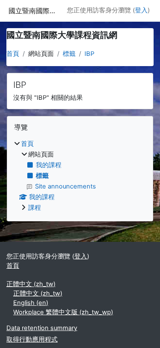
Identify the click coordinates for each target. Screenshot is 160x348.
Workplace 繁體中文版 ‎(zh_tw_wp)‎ (63, 312)
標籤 (69, 54)
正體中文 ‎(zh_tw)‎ (30, 284)
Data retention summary (41, 328)
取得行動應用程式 (32, 339)
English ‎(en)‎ (30, 303)
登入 (141, 10)
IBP (89, 54)
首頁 (12, 54)
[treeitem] (80, 176)
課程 (34, 208)
